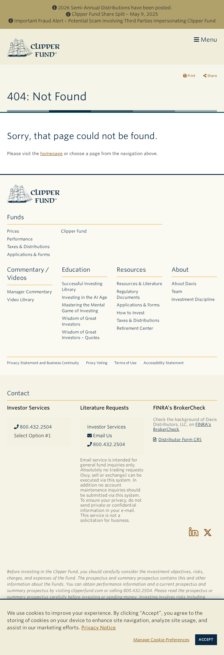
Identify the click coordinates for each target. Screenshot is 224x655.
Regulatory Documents (128, 294)
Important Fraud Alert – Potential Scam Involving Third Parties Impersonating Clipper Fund (115, 21)
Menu (208, 39)
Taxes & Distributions (28, 246)
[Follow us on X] (207, 532)
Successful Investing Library (82, 286)
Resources (131, 269)
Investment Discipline (193, 299)
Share (211, 75)
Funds (15, 217)
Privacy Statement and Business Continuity (43, 363)
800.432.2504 (35, 427)
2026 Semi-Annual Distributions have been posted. (115, 7)
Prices (13, 231)
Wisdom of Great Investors (79, 321)
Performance (20, 239)
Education (76, 269)
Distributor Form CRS (180, 439)
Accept (206, 640)
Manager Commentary (29, 291)
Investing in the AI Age (84, 297)
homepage (51, 153)
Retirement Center (135, 328)
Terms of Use (125, 363)
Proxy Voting (96, 363)
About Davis (184, 283)
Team (177, 291)
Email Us (102, 435)
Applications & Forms (28, 254)
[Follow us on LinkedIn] (193, 532)
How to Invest (130, 312)
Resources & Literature (139, 283)
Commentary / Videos (28, 273)
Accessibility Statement (164, 363)
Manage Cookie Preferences (161, 639)
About (180, 269)
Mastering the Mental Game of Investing (83, 308)
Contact (18, 393)
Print (191, 75)
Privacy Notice (98, 628)
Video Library (20, 299)
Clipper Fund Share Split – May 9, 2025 (115, 14)
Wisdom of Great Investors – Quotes (80, 335)
